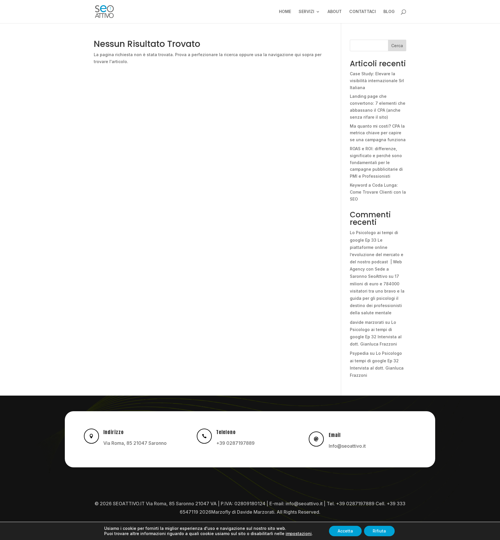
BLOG (389, 12)
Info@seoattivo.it (347, 446)
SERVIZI (306, 12)
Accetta (345, 530)
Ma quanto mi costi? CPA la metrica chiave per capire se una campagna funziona (378, 133)
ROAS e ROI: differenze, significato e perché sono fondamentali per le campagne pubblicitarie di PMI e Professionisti (376, 162)
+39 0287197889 (235, 443)
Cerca (397, 45)
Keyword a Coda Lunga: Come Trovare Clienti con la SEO (378, 192)
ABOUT (335, 12)
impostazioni (299, 533)
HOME (285, 12)
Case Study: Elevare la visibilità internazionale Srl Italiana (377, 80)
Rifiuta (379, 530)
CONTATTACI (362, 12)
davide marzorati (367, 322)
